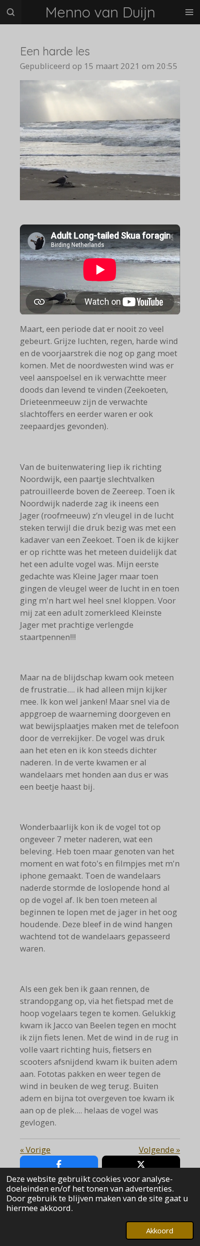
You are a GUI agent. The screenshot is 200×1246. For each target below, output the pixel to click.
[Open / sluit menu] (189, 12)
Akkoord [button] (159, 1230)
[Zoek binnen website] (10, 12)
